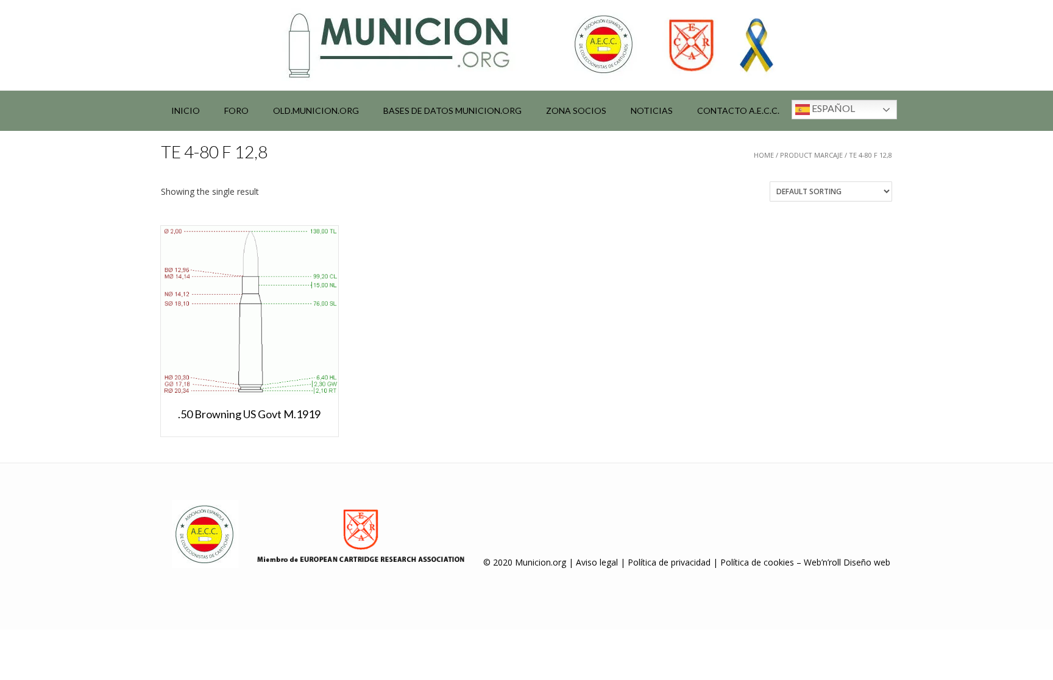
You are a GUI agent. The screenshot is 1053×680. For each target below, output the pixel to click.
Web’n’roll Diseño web (847, 562)
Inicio (185, 110)
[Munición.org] (526, 45)
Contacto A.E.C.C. (738, 110)
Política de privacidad (669, 562)
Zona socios (576, 110)
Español (832, 108)
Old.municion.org (316, 110)
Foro (236, 110)
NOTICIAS (652, 110)
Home (764, 154)
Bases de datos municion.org (452, 110)
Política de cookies (757, 562)
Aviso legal (597, 562)
